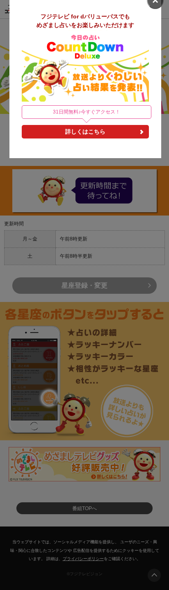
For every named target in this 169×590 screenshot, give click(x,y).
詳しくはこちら (85, 131)
